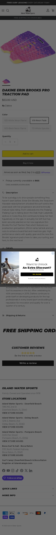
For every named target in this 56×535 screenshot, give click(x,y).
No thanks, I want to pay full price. (37, 278)
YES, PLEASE (36, 274)
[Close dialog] (53, 253)
